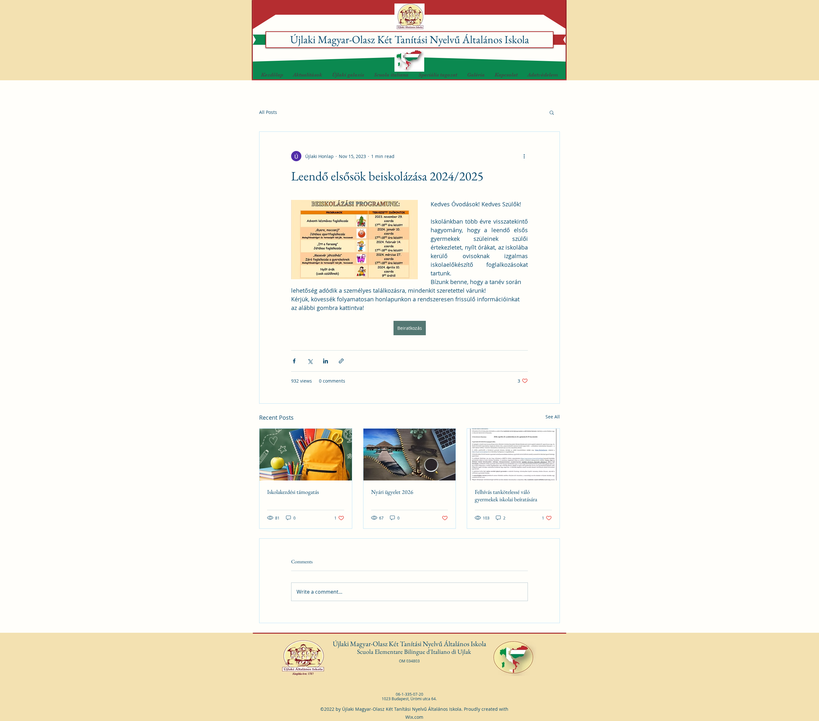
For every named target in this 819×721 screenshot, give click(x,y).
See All (552, 417)
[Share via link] (341, 361)
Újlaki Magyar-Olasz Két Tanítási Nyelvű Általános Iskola (409, 39)
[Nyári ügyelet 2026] (409, 454)
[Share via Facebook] (294, 361)
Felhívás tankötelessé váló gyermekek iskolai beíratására (506, 495)
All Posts (268, 112)
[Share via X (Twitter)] (310, 361)
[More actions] (524, 156)
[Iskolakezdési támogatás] (305, 454)
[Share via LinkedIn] (325, 361)
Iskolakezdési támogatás (293, 491)
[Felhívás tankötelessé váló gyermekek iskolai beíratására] (513, 454)
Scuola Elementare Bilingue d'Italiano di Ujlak (414, 651)
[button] (348, 75)
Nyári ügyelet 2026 (392, 491)
